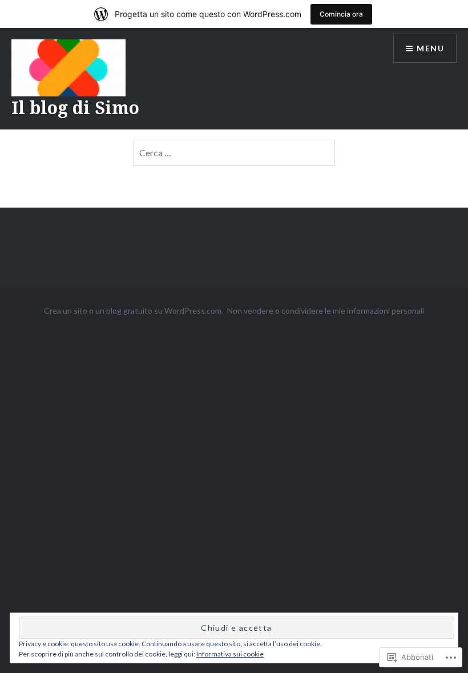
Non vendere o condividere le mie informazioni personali (325, 310)
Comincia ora (341, 14)
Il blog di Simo (75, 107)
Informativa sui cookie (230, 654)
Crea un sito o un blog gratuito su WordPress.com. (133, 310)
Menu (430, 48)
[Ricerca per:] (234, 153)
